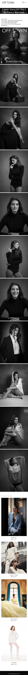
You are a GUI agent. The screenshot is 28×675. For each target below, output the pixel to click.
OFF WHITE (14, 663)
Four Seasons (14, 619)
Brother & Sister (14, 575)
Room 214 (14, 537)
